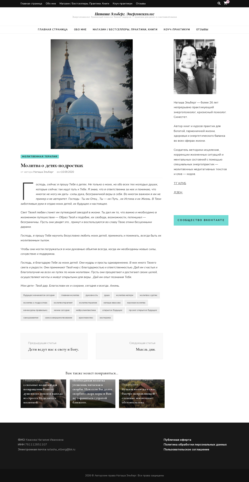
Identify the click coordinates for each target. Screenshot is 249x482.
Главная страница (31, 3)
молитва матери (124, 295)
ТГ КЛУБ (180, 183)
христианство (86, 317)
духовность (92, 295)
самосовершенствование (58, 317)
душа (107, 295)
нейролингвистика (86, 310)
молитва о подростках (35, 302)
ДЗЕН (178, 192)
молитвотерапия (88, 302)
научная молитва (136, 302)
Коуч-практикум (122, 3)
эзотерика (105, 317)
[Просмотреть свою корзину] (225, 3)
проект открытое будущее (143, 310)
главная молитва (70, 295)
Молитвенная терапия (39, 156)
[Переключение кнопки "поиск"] (219, 3)
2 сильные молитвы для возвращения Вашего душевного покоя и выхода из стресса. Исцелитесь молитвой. (43, 393)
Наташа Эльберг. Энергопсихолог (124, 13)
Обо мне (51, 3)
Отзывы (141, 3)
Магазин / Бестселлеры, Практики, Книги (84, 3)
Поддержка (31, 380)
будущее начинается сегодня (39, 295)
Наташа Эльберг (43, 172)
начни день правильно (35, 310)
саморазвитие (30, 317)
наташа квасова (112, 302)
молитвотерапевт (63, 302)
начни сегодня (61, 310)
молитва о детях (148, 295)
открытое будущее (112, 310)
